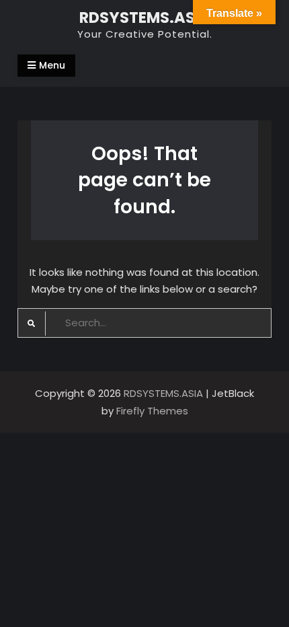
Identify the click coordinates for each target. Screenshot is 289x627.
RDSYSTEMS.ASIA (144, 17)
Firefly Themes (152, 411)
